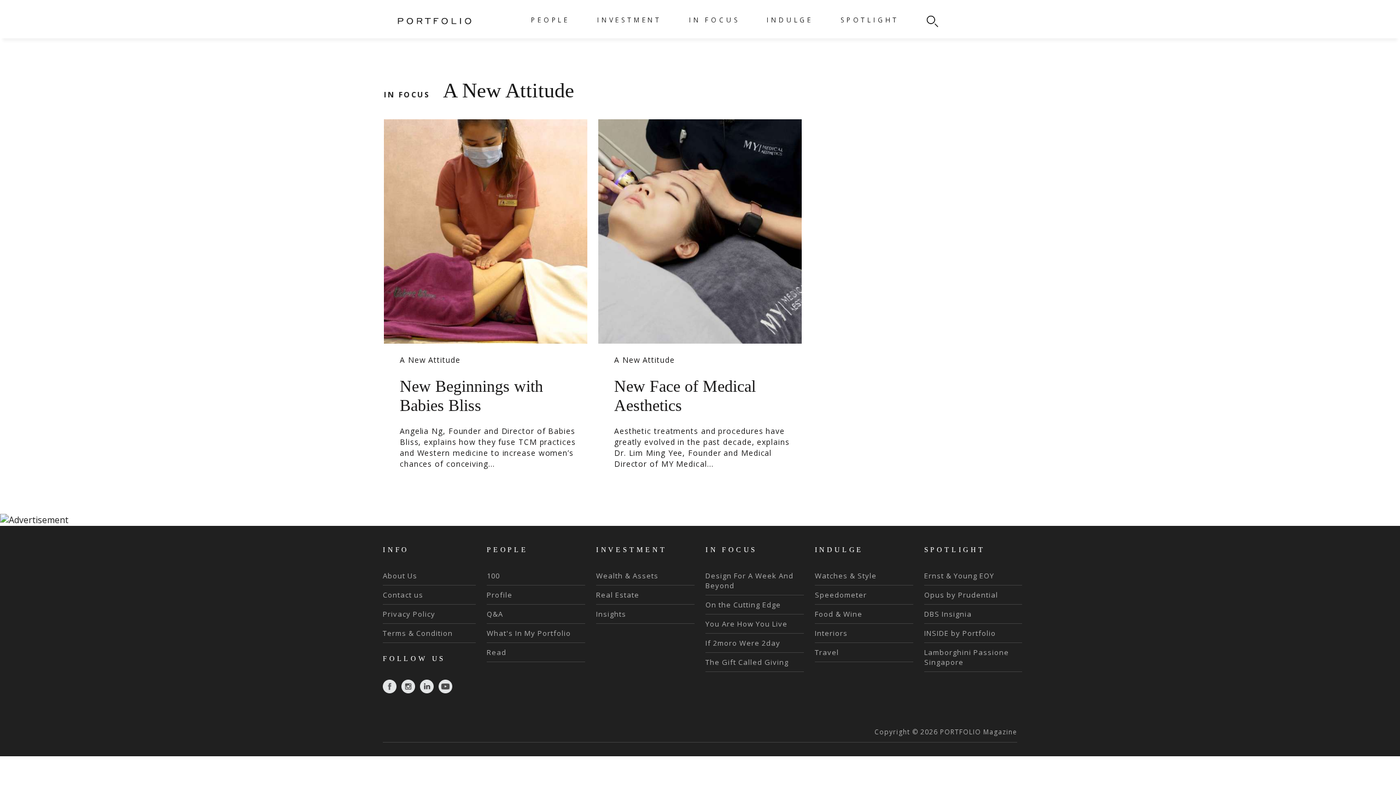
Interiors (831, 633)
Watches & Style (846, 576)
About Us (400, 576)
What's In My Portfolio (529, 633)
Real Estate (617, 595)
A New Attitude (430, 360)
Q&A (495, 614)
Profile (499, 595)
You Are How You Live (746, 624)
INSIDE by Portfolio (960, 633)
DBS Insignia (948, 614)
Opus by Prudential (961, 595)
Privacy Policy (409, 614)
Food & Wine (838, 614)
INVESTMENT (629, 20)
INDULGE (790, 20)
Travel (827, 652)
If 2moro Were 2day (742, 643)
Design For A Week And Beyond (749, 580)
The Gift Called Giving (747, 662)
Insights (611, 614)
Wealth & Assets (627, 576)
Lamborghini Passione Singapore (966, 657)
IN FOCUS (714, 20)
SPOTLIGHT (870, 20)
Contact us (403, 595)
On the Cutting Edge (743, 605)
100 (493, 576)
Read (496, 652)
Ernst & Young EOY (959, 576)
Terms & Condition (418, 633)
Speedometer (841, 595)
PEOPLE (550, 20)
